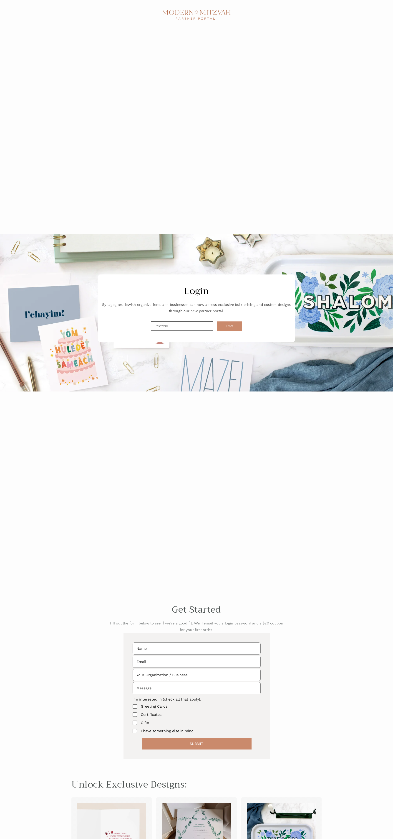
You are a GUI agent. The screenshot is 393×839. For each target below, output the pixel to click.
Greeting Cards (154, 706)
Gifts (145, 723)
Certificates (151, 714)
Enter (229, 326)
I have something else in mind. (167, 731)
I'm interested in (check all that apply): (167, 699)
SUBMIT (196, 744)
